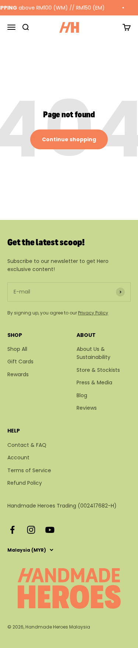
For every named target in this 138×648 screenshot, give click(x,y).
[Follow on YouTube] (50, 530)
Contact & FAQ (26, 445)
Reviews (87, 408)
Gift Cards (20, 361)
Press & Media (94, 382)
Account (18, 457)
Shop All (17, 349)
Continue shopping (69, 139)
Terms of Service (29, 470)
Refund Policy (24, 483)
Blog (82, 395)
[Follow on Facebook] (12, 530)
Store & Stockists (98, 370)
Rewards (18, 374)
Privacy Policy (93, 313)
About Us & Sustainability (93, 353)
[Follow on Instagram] (31, 530)
